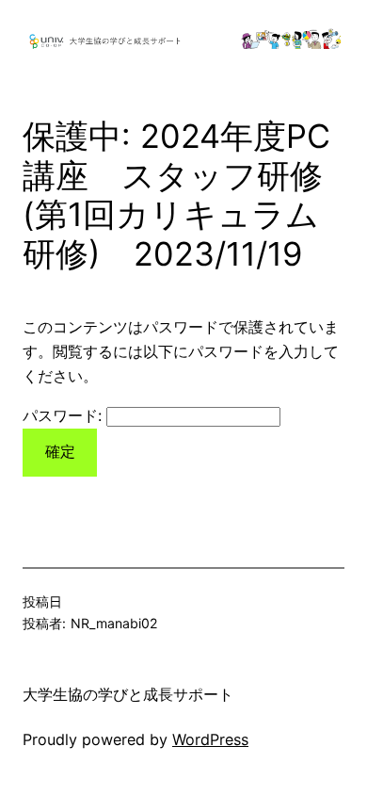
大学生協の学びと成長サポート (128, 694)
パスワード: (64, 415)
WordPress (210, 739)
